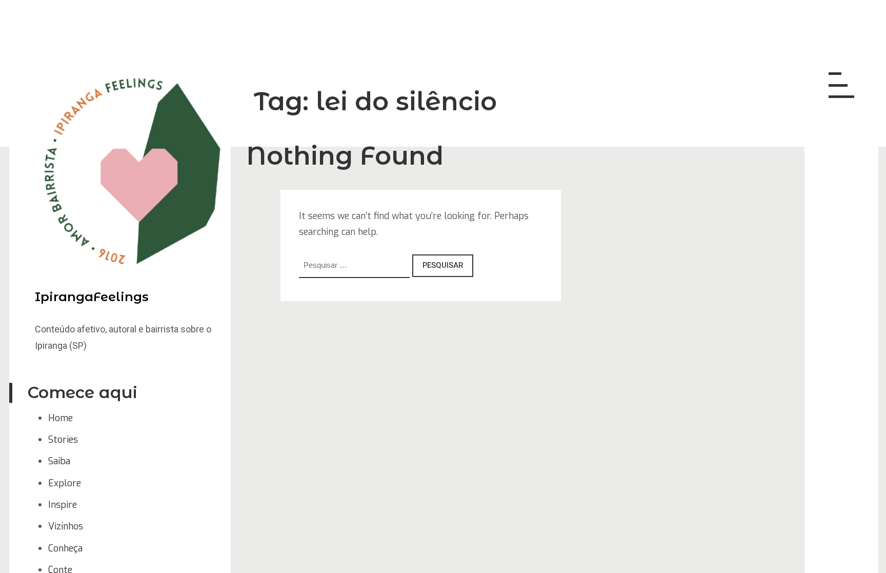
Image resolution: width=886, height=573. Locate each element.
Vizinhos (65, 526)
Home (60, 418)
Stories (63, 439)
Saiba (59, 461)
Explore (64, 483)
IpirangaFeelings (92, 296)
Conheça (65, 548)
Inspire (62, 505)
